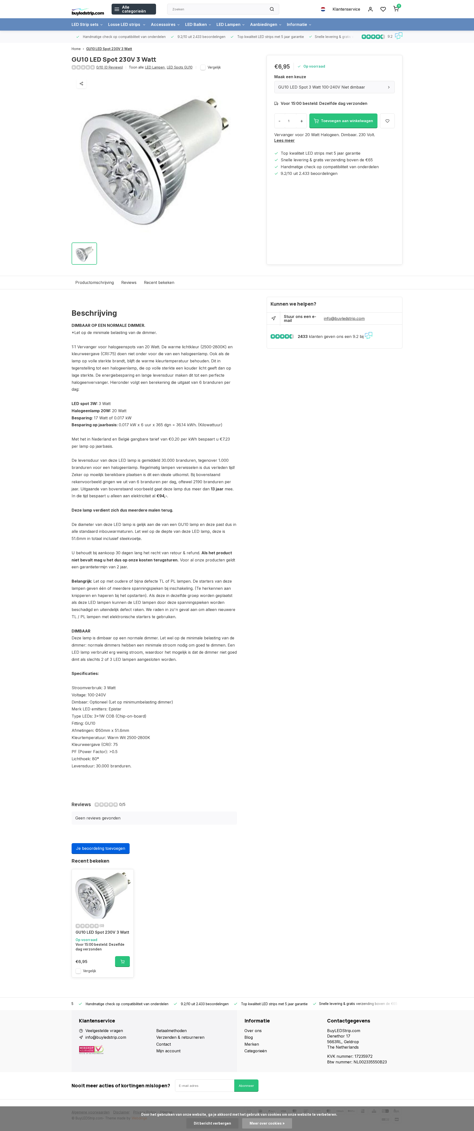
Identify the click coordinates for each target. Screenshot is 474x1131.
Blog (248, 1037)
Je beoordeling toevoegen (100, 848)
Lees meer (284, 140)
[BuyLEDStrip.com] (88, 9)
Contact (163, 1044)
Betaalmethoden (171, 1030)
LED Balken (196, 24)
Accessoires (163, 24)
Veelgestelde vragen (104, 1030)
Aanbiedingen (263, 24)
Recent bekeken (159, 282)
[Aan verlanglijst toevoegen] (126, 877)
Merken (251, 1044)
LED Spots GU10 (180, 67)
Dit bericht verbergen (212, 1123)
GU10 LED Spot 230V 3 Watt (109, 49)
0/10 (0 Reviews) (109, 67)
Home (76, 49)
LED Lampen (228, 24)
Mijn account (168, 1050)
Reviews (129, 282)
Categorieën (255, 1050)
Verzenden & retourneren (180, 1037)
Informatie (297, 24)
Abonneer (246, 1086)
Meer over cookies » (267, 1123)
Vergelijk (214, 67)
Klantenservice (346, 9)
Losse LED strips (124, 24)
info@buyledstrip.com (344, 318)
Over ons (253, 1030)
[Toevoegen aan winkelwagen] (122, 961)
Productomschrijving (94, 282)
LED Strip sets (85, 24)
